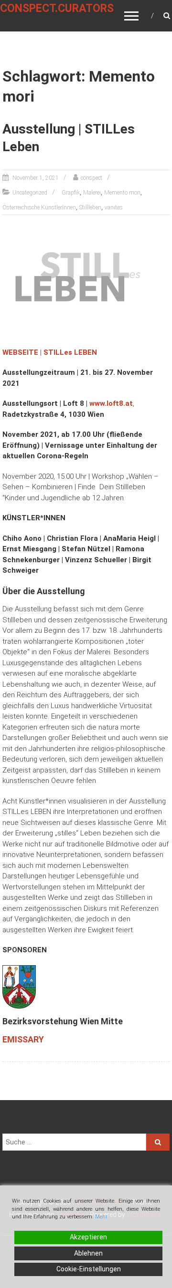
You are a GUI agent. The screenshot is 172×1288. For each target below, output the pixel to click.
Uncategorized (29, 192)
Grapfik (71, 192)
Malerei (92, 192)
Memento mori (122, 192)
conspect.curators (57, 8)
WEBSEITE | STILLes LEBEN (49, 352)
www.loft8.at (111, 403)
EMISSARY (23, 1039)
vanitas (114, 207)
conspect (91, 178)
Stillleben (90, 207)
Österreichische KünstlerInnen (39, 207)
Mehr (101, 1217)
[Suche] (158, 1142)
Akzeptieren (88, 1237)
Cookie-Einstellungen (88, 1269)
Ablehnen (88, 1253)
